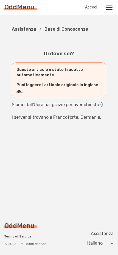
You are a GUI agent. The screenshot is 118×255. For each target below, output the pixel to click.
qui (19, 90)
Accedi (91, 7)
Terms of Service (17, 236)
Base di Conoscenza (66, 29)
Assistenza (24, 29)
